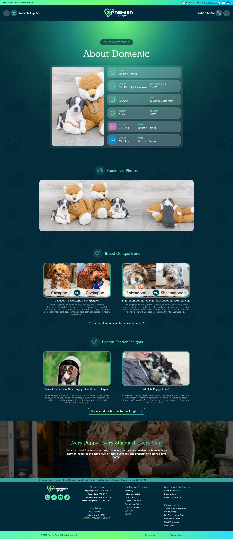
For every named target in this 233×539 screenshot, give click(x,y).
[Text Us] (226, 13)
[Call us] (219, 13)
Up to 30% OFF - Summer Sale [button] (18, 2)
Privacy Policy (176, 535)
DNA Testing (169, 525)
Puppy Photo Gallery (65, 480)
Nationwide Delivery (133, 494)
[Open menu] (6, 13)
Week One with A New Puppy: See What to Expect (77, 389)
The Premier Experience (137, 487)
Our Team (129, 511)
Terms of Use (150, 535)
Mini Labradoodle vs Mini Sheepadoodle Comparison (156, 300)
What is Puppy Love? (155, 389)
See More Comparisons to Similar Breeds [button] (115, 323)
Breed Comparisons (172, 497)
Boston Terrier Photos (108, 480)
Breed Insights (170, 494)
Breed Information (172, 490)
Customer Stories (132, 507)
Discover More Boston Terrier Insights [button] (115, 411)
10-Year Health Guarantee (175, 508)
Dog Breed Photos (86, 480)
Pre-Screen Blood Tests (174, 515)
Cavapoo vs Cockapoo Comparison (77, 300)
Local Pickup (130, 497)
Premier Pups (45, 480)
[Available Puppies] (14, 13)
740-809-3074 (206, 13)
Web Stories (130, 514)
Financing (129, 490)
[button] (219, 2)
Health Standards (171, 522)
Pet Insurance (170, 512)
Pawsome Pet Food (172, 518)
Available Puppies (29, 13)
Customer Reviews (133, 501)
